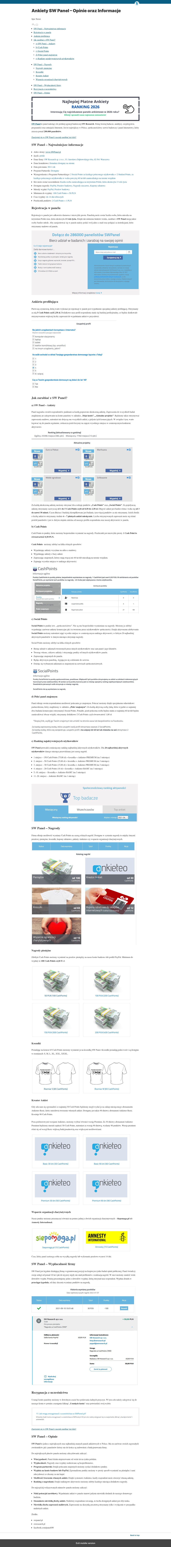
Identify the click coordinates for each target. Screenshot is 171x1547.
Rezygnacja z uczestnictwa (45, 89)
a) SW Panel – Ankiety (45, 43)
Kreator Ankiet (42, 75)
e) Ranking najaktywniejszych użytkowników (55, 58)
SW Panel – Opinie (42, 92)
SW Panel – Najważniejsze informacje (50, 28)
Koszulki (39, 71)
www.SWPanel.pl (53, 151)
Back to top (134, 1535)
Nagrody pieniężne (44, 68)
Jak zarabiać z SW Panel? (44, 39)
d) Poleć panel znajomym (46, 54)
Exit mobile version (85, 1543)
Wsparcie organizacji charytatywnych (51, 79)
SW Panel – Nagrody (43, 64)
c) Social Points (42, 51)
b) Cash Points (42, 47)
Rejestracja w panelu (42, 32)
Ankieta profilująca (42, 36)
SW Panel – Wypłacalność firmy (47, 85)
